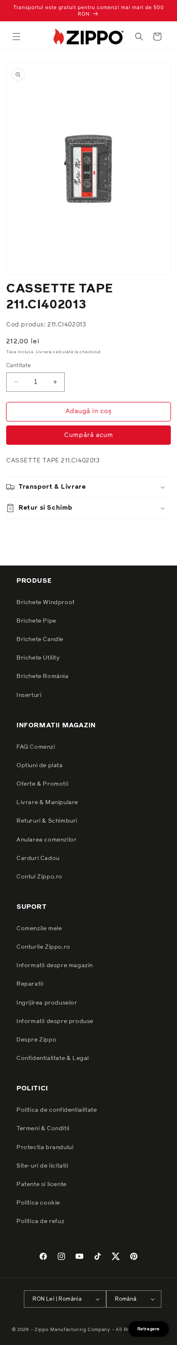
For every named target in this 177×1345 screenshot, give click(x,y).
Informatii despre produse (54, 1021)
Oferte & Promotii (42, 784)
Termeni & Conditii (43, 1128)
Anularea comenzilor (46, 840)
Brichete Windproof (45, 602)
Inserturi (28, 695)
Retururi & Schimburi (46, 821)
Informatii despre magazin (54, 965)
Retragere (148, 1329)
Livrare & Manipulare (47, 802)
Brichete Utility (38, 658)
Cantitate (18, 365)
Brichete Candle (39, 639)
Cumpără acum (88, 435)
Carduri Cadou (38, 858)
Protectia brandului (44, 1147)
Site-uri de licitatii (42, 1166)
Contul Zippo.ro (39, 877)
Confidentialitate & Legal (52, 1058)
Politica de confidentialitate (56, 1110)
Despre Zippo (36, 1040)
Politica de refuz (40, 1221)
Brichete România (42, 676)
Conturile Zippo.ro (43, 947)
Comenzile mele (39, 928)
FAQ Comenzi (35, 747)
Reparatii (29, 984)
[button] (16, 37)
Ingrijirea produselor (46, 1003)
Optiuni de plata (39, 765)
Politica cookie (38, 1203)
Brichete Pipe (36, 621)
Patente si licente (41, 1184)
